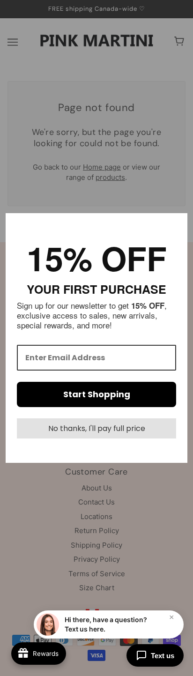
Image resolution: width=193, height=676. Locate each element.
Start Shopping (96, 394)
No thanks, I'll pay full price (96, 428)
